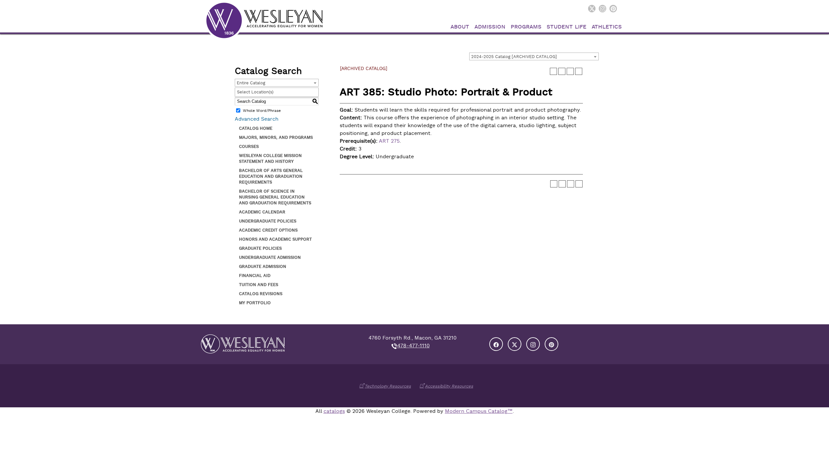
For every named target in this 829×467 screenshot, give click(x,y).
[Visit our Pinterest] (613, 8)
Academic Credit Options (268, 230)
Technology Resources (388, 386)
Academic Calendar (262, 212)
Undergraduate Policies (267, 221)
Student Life (566, 27)
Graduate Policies (260, 248)
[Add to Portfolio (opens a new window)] (553, 71)
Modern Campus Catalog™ (479, 411)
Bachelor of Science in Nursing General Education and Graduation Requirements (275, 197)
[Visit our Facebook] (496, 344)
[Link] (264, 20)
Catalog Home (255, 128)
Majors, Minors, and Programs (276, 137)
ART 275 (389, 141)
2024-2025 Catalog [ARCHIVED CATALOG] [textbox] (514, 56)
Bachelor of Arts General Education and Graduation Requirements (271, 176)
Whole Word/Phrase (262, 110)
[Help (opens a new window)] (578, 71)
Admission (489, 27)
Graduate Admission (262, 266)
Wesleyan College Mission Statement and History (270, 158)
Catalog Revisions (260, 293)
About (459, 27)
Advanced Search (256, 119)
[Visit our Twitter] (592, 8)
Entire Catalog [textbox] (251, 82)
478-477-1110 (413, 346)
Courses (249, 146)
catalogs (334, 411)
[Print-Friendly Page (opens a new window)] (570, 71)
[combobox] (534, 56)
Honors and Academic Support (275, 239)
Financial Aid (254, 275)
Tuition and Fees (258, 284)
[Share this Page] (561, 71)
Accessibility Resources (449, 386)
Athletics (607, 27)
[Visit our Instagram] (602, 8)
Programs (526, 27)
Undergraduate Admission (270, 257)
